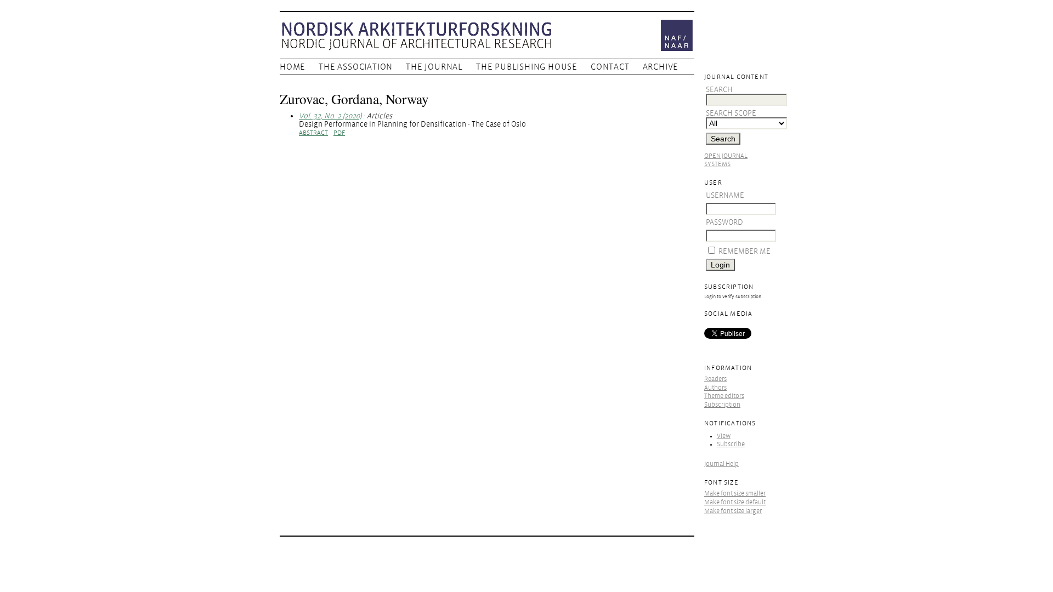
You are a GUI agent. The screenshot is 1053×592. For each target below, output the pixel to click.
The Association (356, 67)
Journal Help (721, 464)
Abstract (313, 132)
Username (725, 195)
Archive (661, 67)
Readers (715, 379)
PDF (339, 132)
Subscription (722, 404)
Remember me (744, 251)
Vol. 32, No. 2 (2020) (330, 116)
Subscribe (731, 444)
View (724, 436)
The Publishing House (527, 67)
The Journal (434, 67)
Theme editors (724, 396)
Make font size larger (733, 511)
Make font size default (735, 502)
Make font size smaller (735, 493)
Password (724, 222)
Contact (610, 67)
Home (292, 67)
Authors (715, 387)
